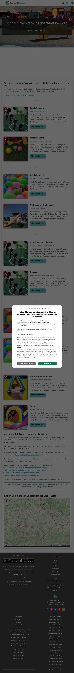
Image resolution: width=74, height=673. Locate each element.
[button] (37, 334)
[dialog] (37, 336)
